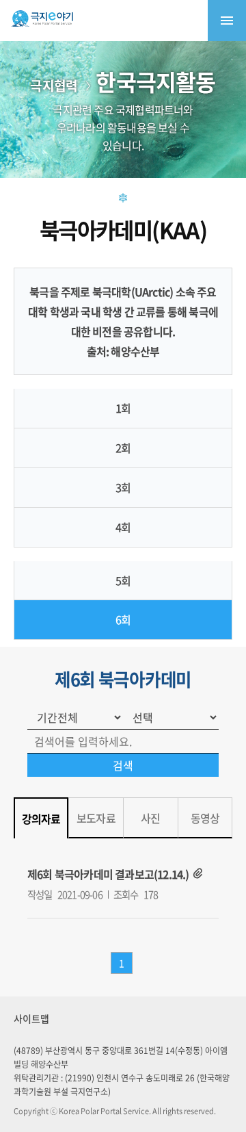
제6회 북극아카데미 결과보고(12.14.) (108, 874)
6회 (123, 619)
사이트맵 (31, 1018)
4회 (123, 527)
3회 (123, 487)
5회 (123, 580)
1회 (123, 408)
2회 (123, 447)
